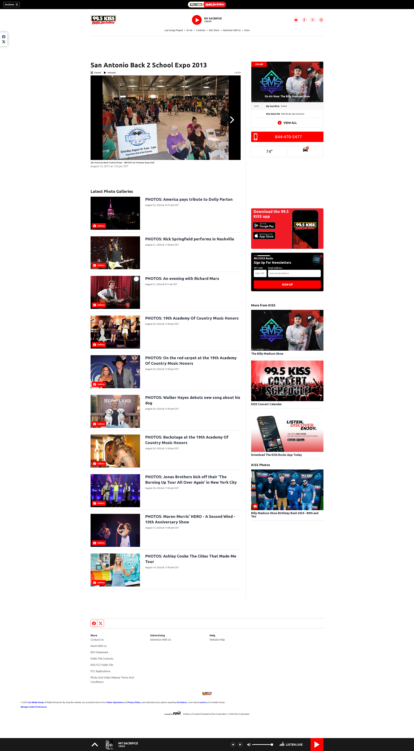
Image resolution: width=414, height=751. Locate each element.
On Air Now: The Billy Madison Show (287, 96)
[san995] (207, 4)
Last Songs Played (173, 30)
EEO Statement (99, 652)
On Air (189, 30)
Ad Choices (181, 702)
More (247, 30)
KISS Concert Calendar (266, 404)
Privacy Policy (134, 702)
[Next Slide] (231, 120)
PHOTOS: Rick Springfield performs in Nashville (189, 239)
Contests (200, 30)
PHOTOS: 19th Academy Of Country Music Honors (192, 318)
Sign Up (287, 284)
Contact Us (97, 639)
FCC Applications (100, 671)
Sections (9, 4)
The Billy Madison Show (267, 353)
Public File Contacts (102, 658)
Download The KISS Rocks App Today (276, 454)
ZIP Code (258, 268)
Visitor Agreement (114, 702)
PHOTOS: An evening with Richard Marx (182, 278)
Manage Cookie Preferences (34, 707)
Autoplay (112, 73)
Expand (97, 73)
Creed (208, 21)
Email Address (275, 268)
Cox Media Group (36, 702)
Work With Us (99, 645)
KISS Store (214, 30)
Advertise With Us (232, 30)
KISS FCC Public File (102, 664)
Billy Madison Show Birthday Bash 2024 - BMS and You (284, 514)
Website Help (217, 639)
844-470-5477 (288, 136)
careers (203, 702)
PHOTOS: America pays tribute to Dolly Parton (189, 199)
